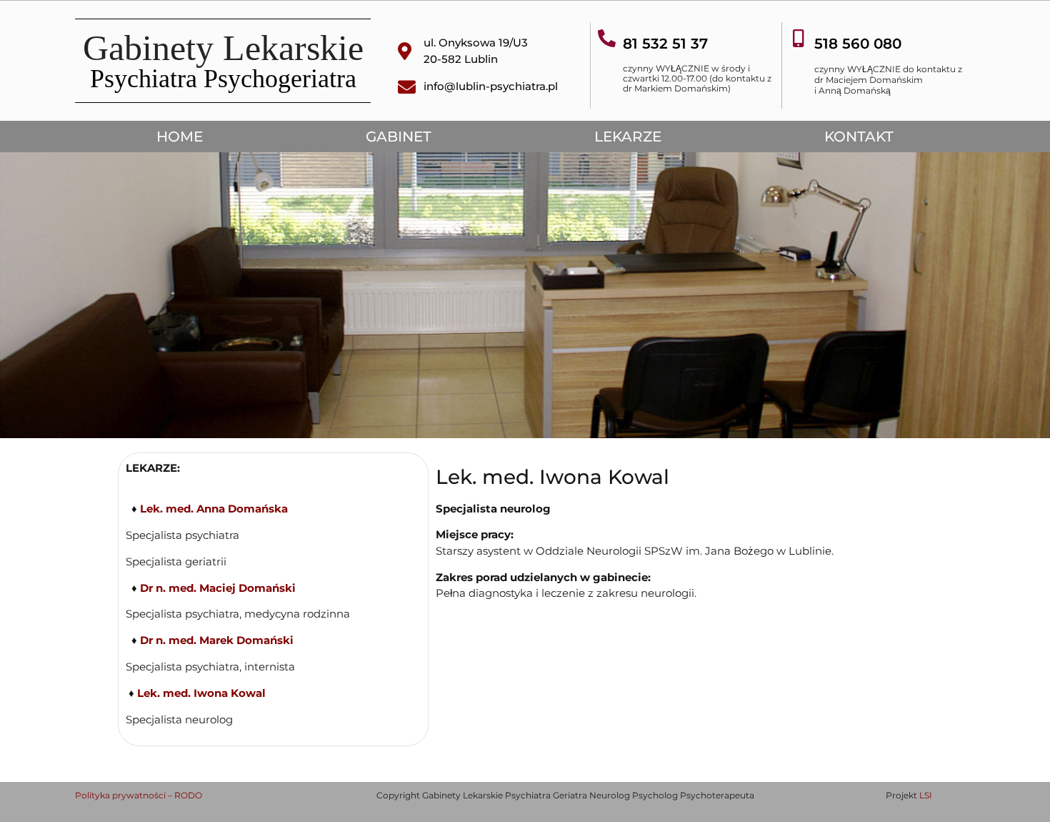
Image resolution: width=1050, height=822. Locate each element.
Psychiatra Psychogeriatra (223, 78)
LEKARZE (627, 136)
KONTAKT (859, 136)
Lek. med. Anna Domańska (214, 508)
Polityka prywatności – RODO (138, 795)
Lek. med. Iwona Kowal (200, 693)
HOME (179, 136)
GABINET (398, 136)
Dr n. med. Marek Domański (217, 640)
